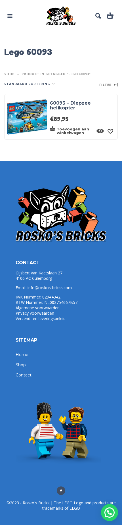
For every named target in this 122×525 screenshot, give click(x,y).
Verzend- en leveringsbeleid (41, 318)
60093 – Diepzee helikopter (70, 105)
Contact (23, 375)
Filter (106, 85)
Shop (9, 74)
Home (22, 354)
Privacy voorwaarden (35, 313)
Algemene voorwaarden (38, 307)
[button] (109, 512)
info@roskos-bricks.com (50, 287)
